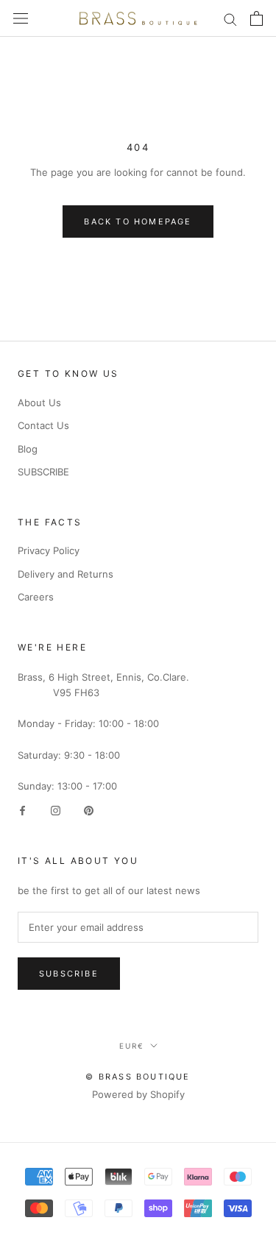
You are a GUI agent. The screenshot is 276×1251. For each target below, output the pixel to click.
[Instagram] (55, 810)
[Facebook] (22, 810)
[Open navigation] (20, 18)
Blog (28, 449)
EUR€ (131, 1045)
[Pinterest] (88, 810)
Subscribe (69, 973)
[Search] (230, 19)
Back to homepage (137, 221)
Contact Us (43, 425)
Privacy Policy (48, 550)
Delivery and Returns (65, 574)
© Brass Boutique (137, 1076)
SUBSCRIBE (43, 472)
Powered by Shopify (138, 1094)
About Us (39, 402)
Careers (36, 597)
